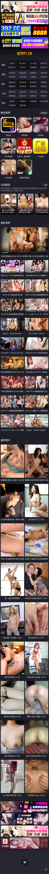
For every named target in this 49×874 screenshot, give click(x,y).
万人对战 (33, 63)
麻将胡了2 (12, 67)
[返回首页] (46, 869)
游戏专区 (43, 63)
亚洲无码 (12, 73)
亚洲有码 (12, 77)
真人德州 (22, 63)
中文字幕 (22, 77)
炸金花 (22, 67)
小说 (3, 93)
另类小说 (22, 96)
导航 (3, 103)
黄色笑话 (33, 96)
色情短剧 (22, 105)
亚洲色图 (22, 82)
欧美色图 (33, 82)
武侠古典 (43, 92)
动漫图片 (43, 82)
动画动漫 (43, 73)
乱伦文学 (22, 92)
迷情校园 (12, 96)
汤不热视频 (44, 101)
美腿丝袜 (12, 86)
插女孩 (12, 101)
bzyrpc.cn (24, 53)
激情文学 (12, 92)
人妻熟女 (33, 77)
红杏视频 (12, 105)
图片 (3, 84)
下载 (45, 185)
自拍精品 (33, 73)
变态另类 (43, 77)
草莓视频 (33, 101)
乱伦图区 (33, 86)
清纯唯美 (22, 86)
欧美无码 (22, 73)
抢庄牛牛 (43, 67)
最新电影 (5, 222)
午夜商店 (22, 101)
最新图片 (5, 440)
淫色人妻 (33, 92)
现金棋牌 (33, 67)
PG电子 (12, 63)
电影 (3, 74)
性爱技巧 (43, 96)
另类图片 (43, 86)
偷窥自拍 (12, 82)
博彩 (3, 65)
